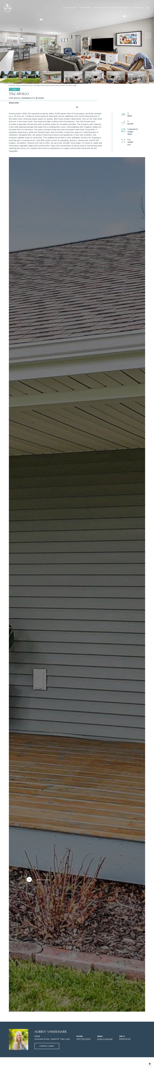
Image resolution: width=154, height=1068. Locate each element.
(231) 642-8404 (83, 1039)
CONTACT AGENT (46, 1046)
